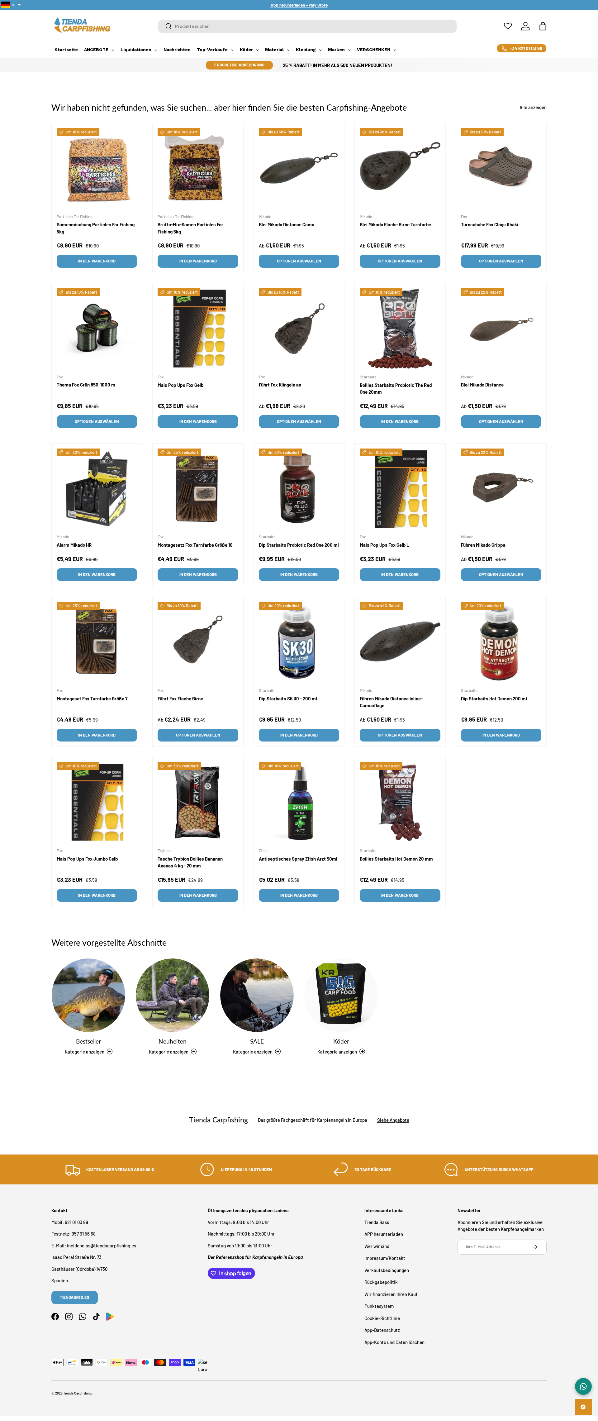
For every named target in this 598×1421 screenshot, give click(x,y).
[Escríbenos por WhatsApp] (583, 1386)
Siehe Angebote (393, 1120)
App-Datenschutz (382, 1330)
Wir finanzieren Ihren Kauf (391, 1294)
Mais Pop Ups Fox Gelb (180, 385)
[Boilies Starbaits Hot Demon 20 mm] (400, 802)
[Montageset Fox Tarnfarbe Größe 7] (97, 642)
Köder (341, 1041)
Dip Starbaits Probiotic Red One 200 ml (299, 545)
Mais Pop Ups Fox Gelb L (384, 545)
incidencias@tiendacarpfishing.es (101, 1245)
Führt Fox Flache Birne (180, 698)
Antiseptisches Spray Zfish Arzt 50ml (298, 858)
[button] (543, 26)
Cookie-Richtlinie (382, 1318)
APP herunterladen (383, 1234)
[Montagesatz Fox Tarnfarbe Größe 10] (198, 489)
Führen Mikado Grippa (483, 545)
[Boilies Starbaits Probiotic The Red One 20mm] (400, 328)
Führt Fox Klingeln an (280, 384)
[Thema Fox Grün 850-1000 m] (97, 328)
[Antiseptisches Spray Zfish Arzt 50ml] (299, 802)
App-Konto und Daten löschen (394, 1342)
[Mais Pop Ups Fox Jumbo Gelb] (97, 802)
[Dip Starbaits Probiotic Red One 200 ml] (299, 489)
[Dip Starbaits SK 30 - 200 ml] (299, 642)
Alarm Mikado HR (74, 545)
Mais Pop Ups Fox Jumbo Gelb (87, 858)
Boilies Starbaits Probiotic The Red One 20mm (396, 388)
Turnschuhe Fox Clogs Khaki (489, 224)
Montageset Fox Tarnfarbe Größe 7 (92, 698)
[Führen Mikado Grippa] (501, 489)
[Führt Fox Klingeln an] (299, 328)
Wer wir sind (376, 1246)
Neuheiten (173, 1041)
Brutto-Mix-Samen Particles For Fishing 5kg (190, 228)
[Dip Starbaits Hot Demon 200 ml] (501, 642)
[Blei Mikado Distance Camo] (299, 168)
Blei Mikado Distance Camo (286, 224)
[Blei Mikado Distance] (501, 328)
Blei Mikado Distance (482, 384)
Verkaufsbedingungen (386, 1270)
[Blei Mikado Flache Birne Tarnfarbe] (400, 168)
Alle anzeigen (533, 107)
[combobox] (307, 26)
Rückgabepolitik (381, 1282)
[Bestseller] (88, 995)
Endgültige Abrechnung (239, 64)
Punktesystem (379, 1306)
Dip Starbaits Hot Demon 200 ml (494, 698)
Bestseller (88, 1041)
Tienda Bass (376, 1222)
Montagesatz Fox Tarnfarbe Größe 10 (195, 545)
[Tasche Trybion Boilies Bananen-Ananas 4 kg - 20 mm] (198, 802)
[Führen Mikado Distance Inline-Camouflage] (400, 642)
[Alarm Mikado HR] (97, 489)
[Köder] (341, 995)
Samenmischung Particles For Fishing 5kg (96, 228)
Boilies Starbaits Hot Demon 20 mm (396, 858)
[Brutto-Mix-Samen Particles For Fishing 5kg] (198, 168)
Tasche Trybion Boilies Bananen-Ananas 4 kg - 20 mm (191, 862)
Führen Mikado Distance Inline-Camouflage (391, 701)
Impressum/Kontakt (384, 1258)
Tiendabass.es (74, 1297)
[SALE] (257, 995)
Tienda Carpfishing (77, 1393)
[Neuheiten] (172, 995)
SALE (257, 1041)
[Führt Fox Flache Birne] (198, 642)
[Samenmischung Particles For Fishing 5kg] (97, 168)
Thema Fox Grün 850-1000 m (86, 384)
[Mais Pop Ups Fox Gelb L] (400, 489)
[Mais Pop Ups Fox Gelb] (198, 328)
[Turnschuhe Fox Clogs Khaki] (501, 168)
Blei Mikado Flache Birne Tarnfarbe (395, 224)
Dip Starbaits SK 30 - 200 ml (288, 698)
